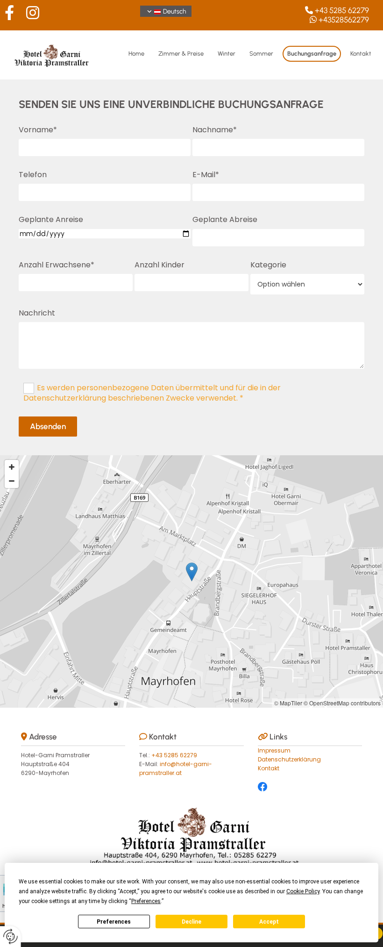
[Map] (191, 581)
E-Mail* (205, 174)
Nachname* (214, 129)
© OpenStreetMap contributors (342, 703)
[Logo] (51, 56)
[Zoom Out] (12, 481)
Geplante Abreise (224, 219)
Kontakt (360, 53)
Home (136, 53)
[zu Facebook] (310, 786)
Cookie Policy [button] (302, 891)
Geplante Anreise (51, 219)
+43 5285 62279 (342, 10)
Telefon (33, 174)
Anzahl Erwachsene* (56, 264)
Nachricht (37, 312)
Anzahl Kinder (159, 264)
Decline (191, 921)
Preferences (114, 921)
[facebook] (9, 13)
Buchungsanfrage (311, 53)
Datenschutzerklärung (289, 759)
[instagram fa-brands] (32, 13)
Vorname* (38, 129)
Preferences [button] (146, 901)
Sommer (261, 53)
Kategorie (268, 264)
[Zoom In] (12, 467)
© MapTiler (288, 703)
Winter (226, 53)
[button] (192, 571)
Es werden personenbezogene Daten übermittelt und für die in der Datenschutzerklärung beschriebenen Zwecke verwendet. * (152, 392)
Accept (269, 921)
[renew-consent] (10, 936)
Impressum (274, 750)
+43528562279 (344, 19)
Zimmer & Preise (181, 53)
